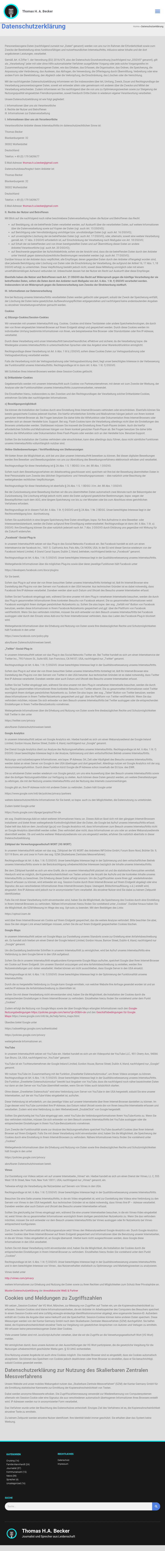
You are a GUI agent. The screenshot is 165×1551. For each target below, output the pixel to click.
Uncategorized (13, 1483)
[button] (158, 11)
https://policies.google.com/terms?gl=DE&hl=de (58, 1012)
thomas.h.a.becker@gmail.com (40, 162)
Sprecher (10, 1479)
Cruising (10, 1460)
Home (136, 26)
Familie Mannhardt (15, 1464)
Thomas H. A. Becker (37, 11)
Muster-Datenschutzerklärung (21, 1290)
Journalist (11, 1468)
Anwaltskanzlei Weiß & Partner (60, 1290)
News (9, 1475)
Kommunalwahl (14, 1472)
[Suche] (156, 1506)
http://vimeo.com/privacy (19, 1278)
